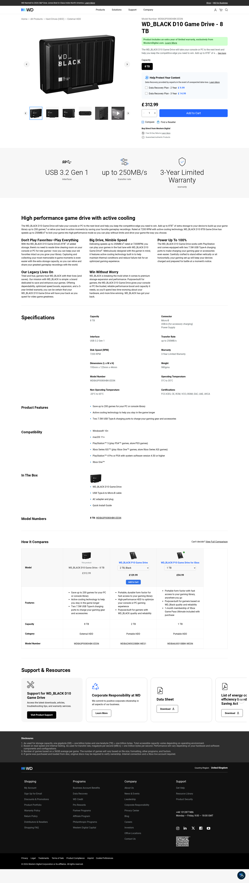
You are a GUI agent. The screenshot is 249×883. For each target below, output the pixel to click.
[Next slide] (127, 64)
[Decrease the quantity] (144, 113)
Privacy (24, 858)
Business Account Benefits (86, 787)
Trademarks (43, 858)
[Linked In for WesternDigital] (185, 829)
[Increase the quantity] (155, 113)
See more (222, 53)
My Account (30, 787)
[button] (215, 11)
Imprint (90, 858)
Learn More (90, 3)
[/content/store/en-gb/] (27, 9)
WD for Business (220, 3)
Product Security (184, 799)
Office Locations (132, 833)
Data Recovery (80, 793)
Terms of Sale (58, 858)
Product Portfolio (33, 805)
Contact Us (130, 838)
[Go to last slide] (27, 64)
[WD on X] (193, 828)
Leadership (130, 799)
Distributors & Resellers (36, 822)
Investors (129, 827)
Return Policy (31, 816)
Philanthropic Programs (85, 822)
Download (165, 709)
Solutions (116, 9)
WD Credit (78, 799)
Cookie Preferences (104, 858)
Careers (128, 822)
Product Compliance (75, 858)
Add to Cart (193, 113)
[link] (148, 122)
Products (100, 9)
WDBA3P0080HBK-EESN (108, 517)
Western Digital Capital (84, 827)
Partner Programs (82, 810)
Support (132, 9)
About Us (129, 787)
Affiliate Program (81, 816)
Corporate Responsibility (136, 805)
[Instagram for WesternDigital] (178, 829)
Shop (208, 3)
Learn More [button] (166, 133)
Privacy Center (131, 810)
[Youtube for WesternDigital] (208, 829)
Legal (33, 858)
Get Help (180, 787)
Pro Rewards (79, 805)
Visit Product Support (42, 715)
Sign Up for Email (33, 793)
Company (148, 9)
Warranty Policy (32, 810)
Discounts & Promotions (36, 799)
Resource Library (184, 793)
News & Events (131, 793)
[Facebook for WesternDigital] (201, 829)
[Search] (226, 10)
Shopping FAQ (31, 827)
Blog (126, 816)
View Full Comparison (216, 541)
